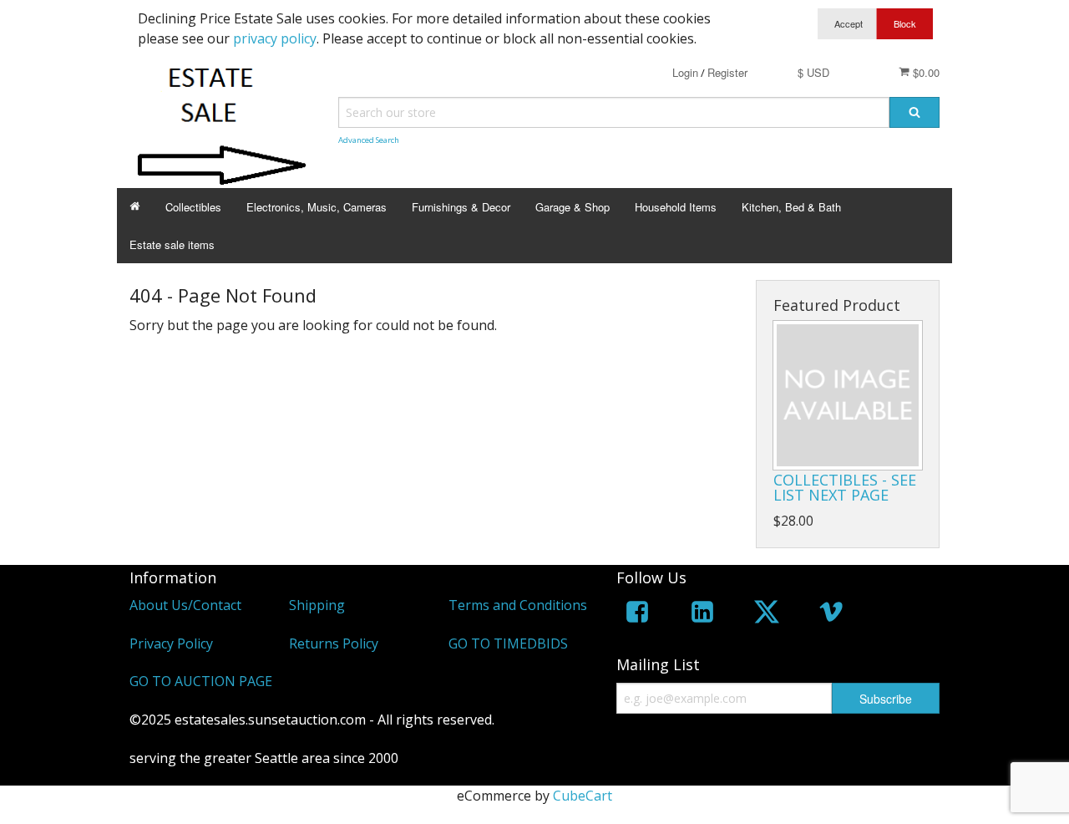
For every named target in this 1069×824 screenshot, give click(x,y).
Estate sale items (172, 244)
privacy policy (275, 38)
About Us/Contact (185, 605)
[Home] (135, 207)
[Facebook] (637, 615)
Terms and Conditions (517, 605)
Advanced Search (368, 140)
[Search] (914, 112)
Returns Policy (333, 643)
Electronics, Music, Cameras (316, 207)
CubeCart (582, 795)
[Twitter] (766, 615)
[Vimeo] (831, 615)
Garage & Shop (572, 207)
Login (685, 72)
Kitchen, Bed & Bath (791, 207)
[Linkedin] (702, 615)
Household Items (676, 207)
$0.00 (924, 72)
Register (727, 72)
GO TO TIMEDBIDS (508, 643)
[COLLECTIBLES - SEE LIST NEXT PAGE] (847, 395)
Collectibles (193, 207)
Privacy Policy (171, 643)
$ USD (813, 72)
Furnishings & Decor (461, 207)
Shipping (317, 605)
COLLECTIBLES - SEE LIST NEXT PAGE (844, 487)
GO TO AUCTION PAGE (200, 681)
